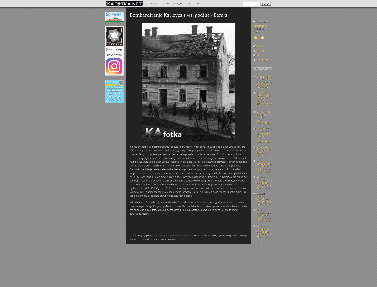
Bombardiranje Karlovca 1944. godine (260, 28)
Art (188, 3)
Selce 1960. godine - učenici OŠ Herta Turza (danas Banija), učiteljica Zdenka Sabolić (264, 100)
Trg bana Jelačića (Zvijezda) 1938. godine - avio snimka (263, 151)
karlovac (260, 50)
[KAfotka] (124, 3)
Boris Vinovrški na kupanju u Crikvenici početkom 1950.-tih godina (263, 117)
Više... (256, 245)
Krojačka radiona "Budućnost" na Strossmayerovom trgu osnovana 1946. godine (264, 82)
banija (259, 46)
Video (197, 3)
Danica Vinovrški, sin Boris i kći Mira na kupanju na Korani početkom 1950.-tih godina (264, 135)
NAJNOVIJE (261, 69)
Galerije (165, 3)
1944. (259, 55)
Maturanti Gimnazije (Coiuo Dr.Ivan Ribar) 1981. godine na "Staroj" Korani (264, 166)
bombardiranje (263, 59)
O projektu (153, 3)
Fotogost (178, 3)
